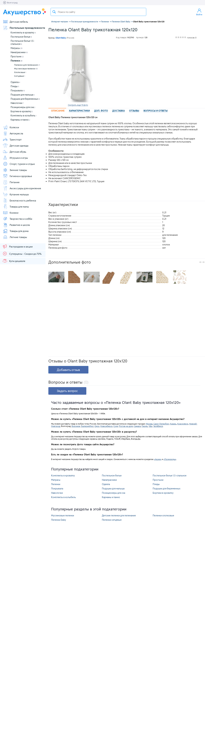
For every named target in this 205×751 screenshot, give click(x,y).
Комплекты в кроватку (23, 32)
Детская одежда (19, 145)
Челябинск (158, 426)
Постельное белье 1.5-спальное (169, 475)
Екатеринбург (87, 426)
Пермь (145, 426)
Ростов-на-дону (126, 426)
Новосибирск (106, 426)
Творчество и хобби (21, 218)
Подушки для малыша (23, 94)
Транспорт (16, 139)
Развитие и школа (20, 224)
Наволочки (17, 103)
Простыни (17, 56)
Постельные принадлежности (27, 27)
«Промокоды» (170, 459)
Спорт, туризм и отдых (22, 163)
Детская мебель (19, 21)
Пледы (15, 86)
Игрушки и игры (19, 157)
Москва (149, 424)
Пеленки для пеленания (27, 65)
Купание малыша (19, 194)
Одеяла (15, 82)
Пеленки (16, 60)
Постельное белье (21, 36)
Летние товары (18, 237)
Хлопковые (20, 72)
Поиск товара (54, 12)
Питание (15, 182)
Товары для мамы (19, 206)
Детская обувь (18, 151)
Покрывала (18, 90)
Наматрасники (19, 52)
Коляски (14, 127)
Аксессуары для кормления (25, 188)
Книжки (14, 212)
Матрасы (16, 48)
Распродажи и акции (21, 246)
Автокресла (16, 133)
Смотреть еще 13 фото (78, 105)
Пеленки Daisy (58, 519)
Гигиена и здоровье (21, 176)
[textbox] (98, 12)
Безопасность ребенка (23, 200)
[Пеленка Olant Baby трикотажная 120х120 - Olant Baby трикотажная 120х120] (56, 277)
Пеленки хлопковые (163, 515)
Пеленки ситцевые (112, 519)
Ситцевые (19, 76)
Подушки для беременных (25, 98)
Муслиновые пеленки (25, 68)
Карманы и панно (20, 119)
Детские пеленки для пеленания (119, 515)
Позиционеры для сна (23, 107)
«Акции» (157, 459)
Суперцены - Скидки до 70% (25, 253)
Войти (199, 14)
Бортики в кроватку (22, 111)
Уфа (150, 426)
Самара (137, 426)
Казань (173, 424)
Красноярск (182, 424)
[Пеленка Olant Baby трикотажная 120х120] (77, 72)
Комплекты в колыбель (23, 115)
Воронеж (76, 426)
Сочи (115, 426)
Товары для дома (19, 231)
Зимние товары (18, 170)
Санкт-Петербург (161, 424)
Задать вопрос (67, 391)
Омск (96, 426)
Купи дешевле (17, 261)
